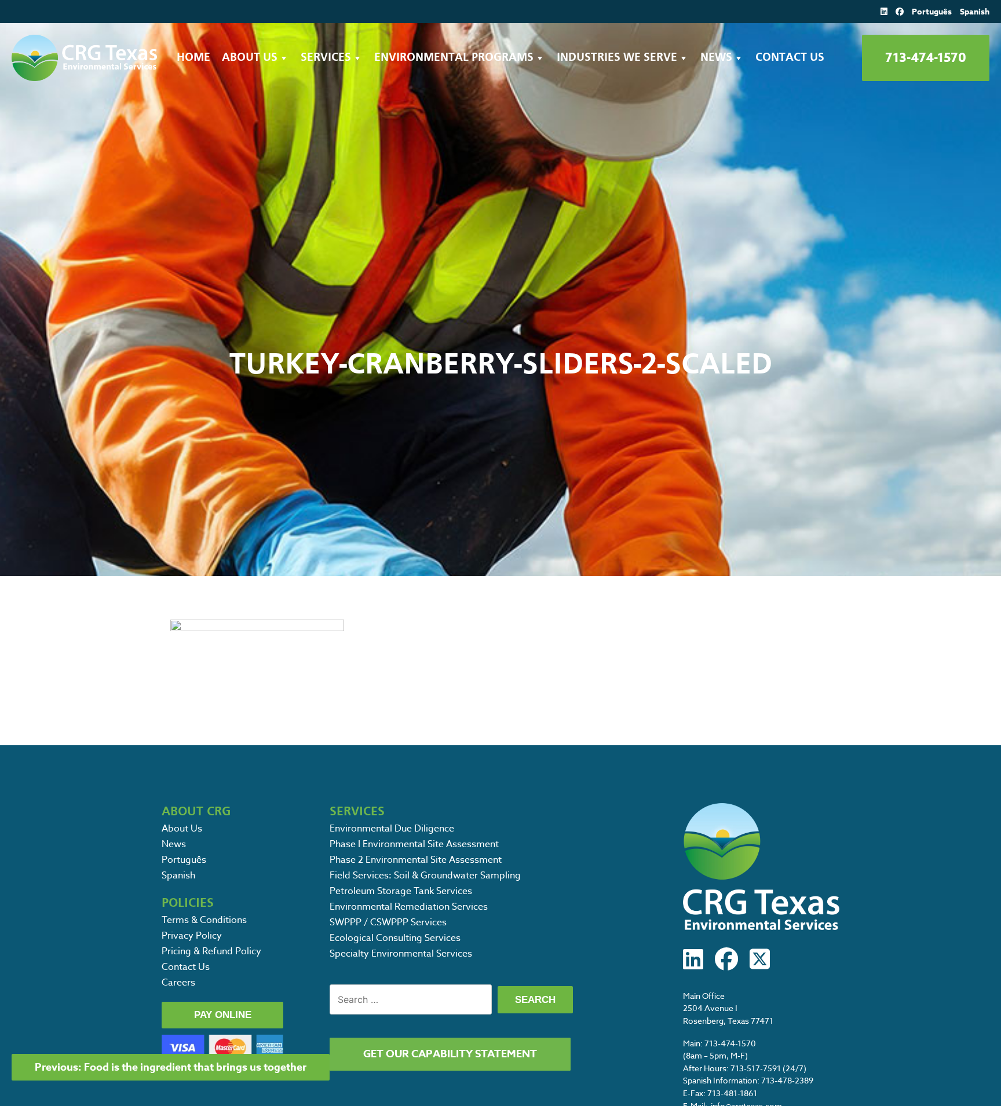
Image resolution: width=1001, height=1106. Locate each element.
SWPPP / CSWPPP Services (388, 922)
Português (932, 12)
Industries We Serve (617, 58)
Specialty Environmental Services (401, 954)
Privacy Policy (192, 936)
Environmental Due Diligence (392, 829)
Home (193, 58)
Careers (178, 983)
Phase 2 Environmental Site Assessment (416, 860)
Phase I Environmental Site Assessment (414, 844)
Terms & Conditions (204, 920)
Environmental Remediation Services (409, 907)
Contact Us (789, 58)
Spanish (974, 12)
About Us (249, 58)
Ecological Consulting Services (395, 938)
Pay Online (222, 1014)
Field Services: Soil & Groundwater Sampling (425, 875)
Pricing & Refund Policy (211, 951)
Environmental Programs (454, 58)
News (716, 58)
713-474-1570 (925, 58)
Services (326, 58)
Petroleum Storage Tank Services (401, 891)
